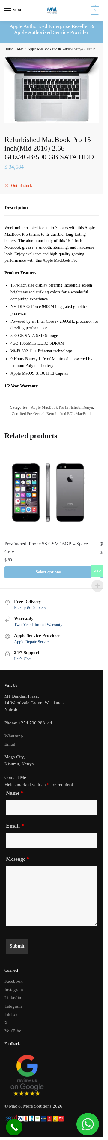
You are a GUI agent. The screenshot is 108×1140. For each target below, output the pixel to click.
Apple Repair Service (32, 642)
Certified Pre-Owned (28, 413)
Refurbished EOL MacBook (69, 413)
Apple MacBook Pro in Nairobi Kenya (55, 49)
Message (18, 859)
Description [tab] (16, 207)
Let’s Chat (23, 659)
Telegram (13, 1006)
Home (8, 49)
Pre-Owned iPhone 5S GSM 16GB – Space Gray (46, 547)
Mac (20, 49)
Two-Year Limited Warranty (38, 624)
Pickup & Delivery (30, 607)
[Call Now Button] (14, 1127)
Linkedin (12, 997)
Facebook (13, 981)
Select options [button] (48, 572)
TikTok (11, 1014)
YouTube (12, 1030)
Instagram (13, 989)
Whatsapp (13, 735)
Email (9, 744)
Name (15, 793)
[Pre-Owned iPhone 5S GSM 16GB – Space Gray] (48, 492)
